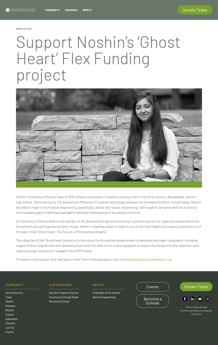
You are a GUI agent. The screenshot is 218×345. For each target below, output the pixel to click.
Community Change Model (63, 297)
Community (52, 10)
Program (71, 10)
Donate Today (195, 9)
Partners (10, 323)
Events (9, 331)
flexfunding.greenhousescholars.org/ (146, 259)
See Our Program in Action (64, 292)
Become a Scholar (59, 301)
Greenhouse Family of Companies (196, 310)
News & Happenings (104, 297)
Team (8, 297)
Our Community (14, 292)
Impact (87, 10)
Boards (9, 310)
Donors (9, 314)
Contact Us (196, 314)
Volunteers (11, 318)
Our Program (60, 285)
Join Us (9, 327)
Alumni (9, 301)
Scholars (10, 305)
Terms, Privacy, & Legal (196, 307)
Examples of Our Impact (106, 292)
